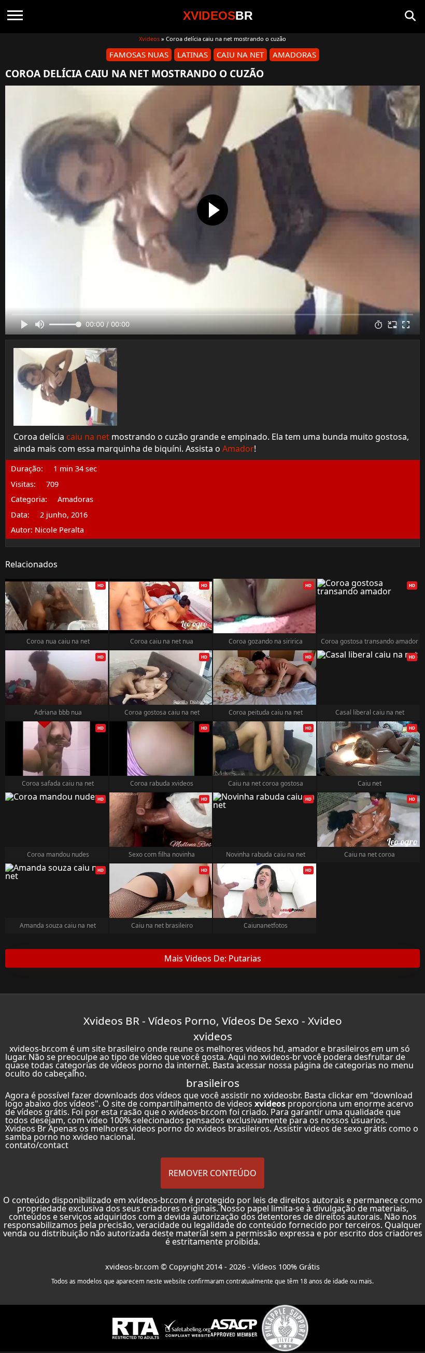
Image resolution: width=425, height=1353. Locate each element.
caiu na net (87, 436)
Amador (238, 448)
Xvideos (149, 39)
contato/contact (36, 1145)
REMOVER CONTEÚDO (212, 1173)
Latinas (192, 54)
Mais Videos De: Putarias (212, 958)
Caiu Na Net (240, 54)
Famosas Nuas (138, 54)
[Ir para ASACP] (233, 1328)
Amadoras (294, 54)
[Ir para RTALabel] (135, 1328)
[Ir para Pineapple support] (285, 1328)
